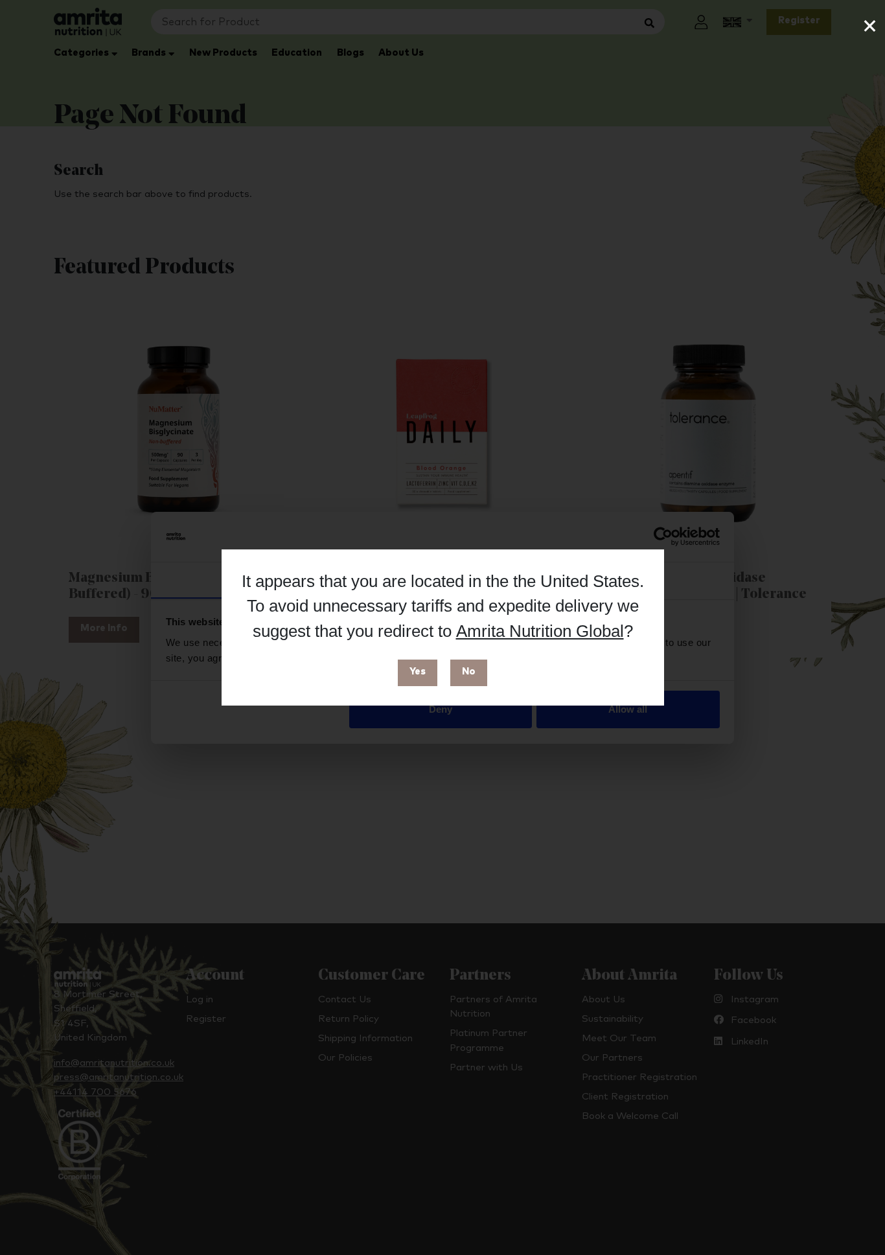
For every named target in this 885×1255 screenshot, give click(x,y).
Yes (417, 671)
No (469, 671)
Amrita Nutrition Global (540, 631)
